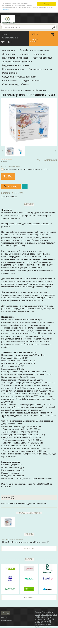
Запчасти (24, 54)
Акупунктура (8, 50)
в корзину (13, 186)
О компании (6, 620)
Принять (46, 4)
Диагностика (8, 54)
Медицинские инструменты (16, 65)
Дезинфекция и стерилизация (34, 50)
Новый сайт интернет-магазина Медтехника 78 (25, 542)
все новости (29, 549)
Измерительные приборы (15, 58)
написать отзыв (51, 159)
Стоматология (9, 80)
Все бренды (29, 597)
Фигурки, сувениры (30, 80)
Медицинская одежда (13, 69)
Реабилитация (9, 73)
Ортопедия (39, 54)
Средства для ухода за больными (19, 77)
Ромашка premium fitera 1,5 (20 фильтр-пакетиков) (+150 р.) (26, 169)
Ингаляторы (40, 90)
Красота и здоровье (42, 58)
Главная (5, 90)
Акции (4, 617)
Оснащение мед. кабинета (15, 84)
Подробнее (5, 9)
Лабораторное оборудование (17, 61)
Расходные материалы (40, 69)
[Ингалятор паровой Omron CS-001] (8, 522)
